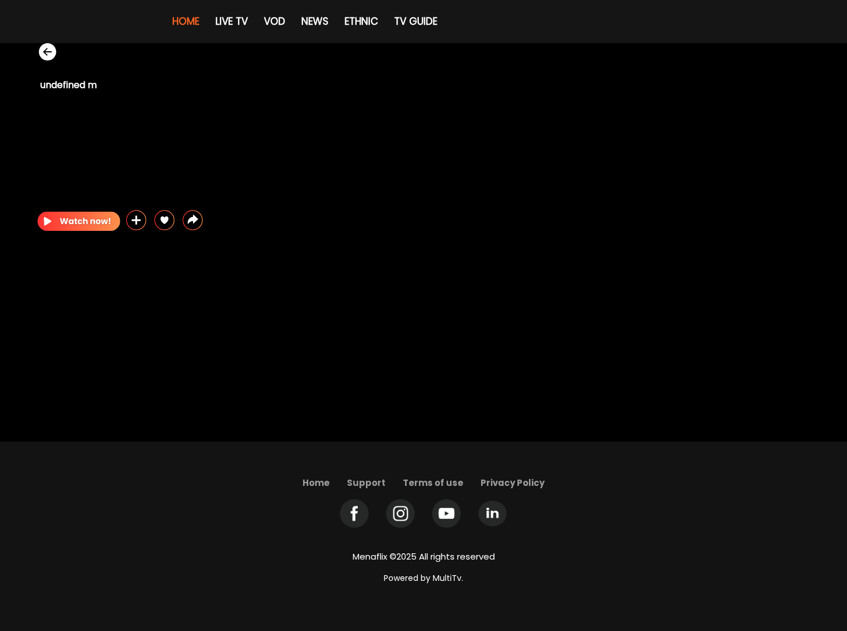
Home (316, 483)
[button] (193, 220)
